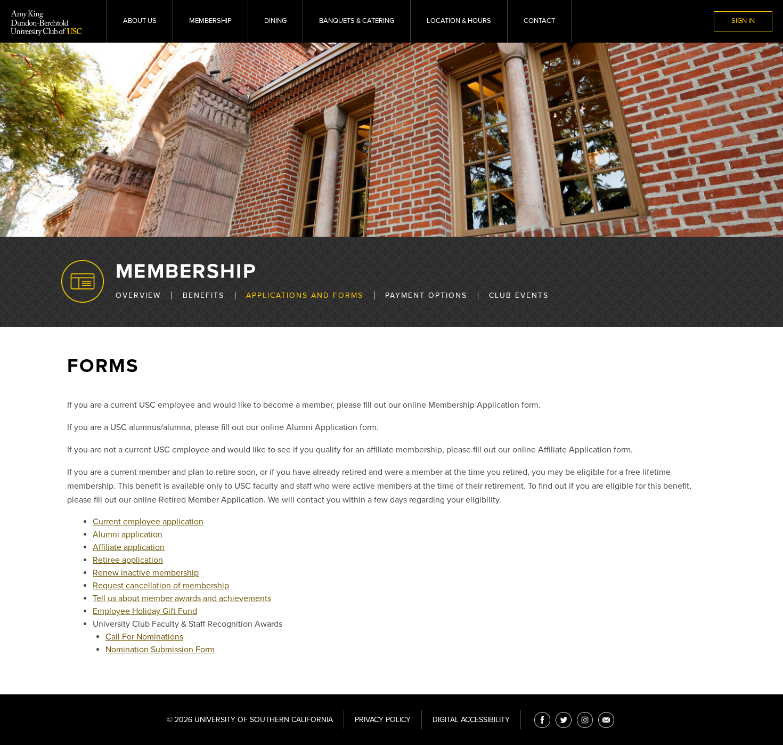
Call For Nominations (144, 636)
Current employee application (148, 521)
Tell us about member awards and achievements (182, 598)
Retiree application (128, 560)
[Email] (606, 720)
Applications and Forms (304, 295)
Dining (275, 21)
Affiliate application (129, 547)
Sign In (743, 21)
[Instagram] (585, 720)
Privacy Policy (383, 719)
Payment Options (426, 295)
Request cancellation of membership (161, 585)
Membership (210, 21)
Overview (138, 295)
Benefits (203, 295)
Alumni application (127, 534)
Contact (539, 21)
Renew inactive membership (146, 573)
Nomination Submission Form (160, 649)
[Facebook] (542, 720)
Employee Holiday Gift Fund (145, 611)
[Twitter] (564, 720)
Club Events (519, 295)
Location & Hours (459, 21)
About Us (140, 21)
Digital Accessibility (471, 719)
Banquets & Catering (356, 21)
